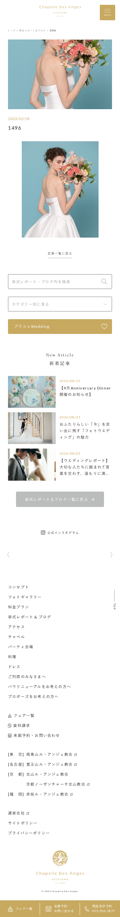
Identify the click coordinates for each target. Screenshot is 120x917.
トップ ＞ (13, 30)
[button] (8, 555)
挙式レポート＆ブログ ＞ (34, 30)
